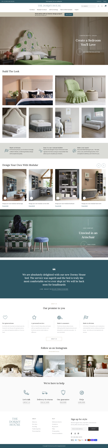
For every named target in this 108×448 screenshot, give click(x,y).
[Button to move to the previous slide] (99, 165)
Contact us (55, 424)
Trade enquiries (36, 429)
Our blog (34, 426)
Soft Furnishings (53, 10)
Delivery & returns (57, 422)
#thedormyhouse (54, 351)
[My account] (98, 6)
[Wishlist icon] (101, 6)
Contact (99, 1)
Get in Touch (69, 14)
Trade (104, 1)
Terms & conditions (57, 433)
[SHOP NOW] (27, 90)
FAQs (53, 429)
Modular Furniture (42, 10)
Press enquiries (36, 431)
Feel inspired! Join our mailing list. (54, 1)
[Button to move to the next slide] (104, 165)
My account (55, 426)
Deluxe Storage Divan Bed (60, 289)
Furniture (32, 10)
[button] (5, 198)
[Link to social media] (71, 434)
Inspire (76, 10)
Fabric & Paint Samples (66, 10)
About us (54, 339)
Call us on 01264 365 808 (8, 1)
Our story (34, 424)
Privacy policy (55, 431)
